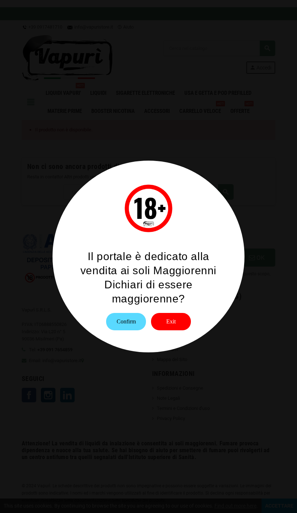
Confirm (126, 321)
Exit (171, 321)
